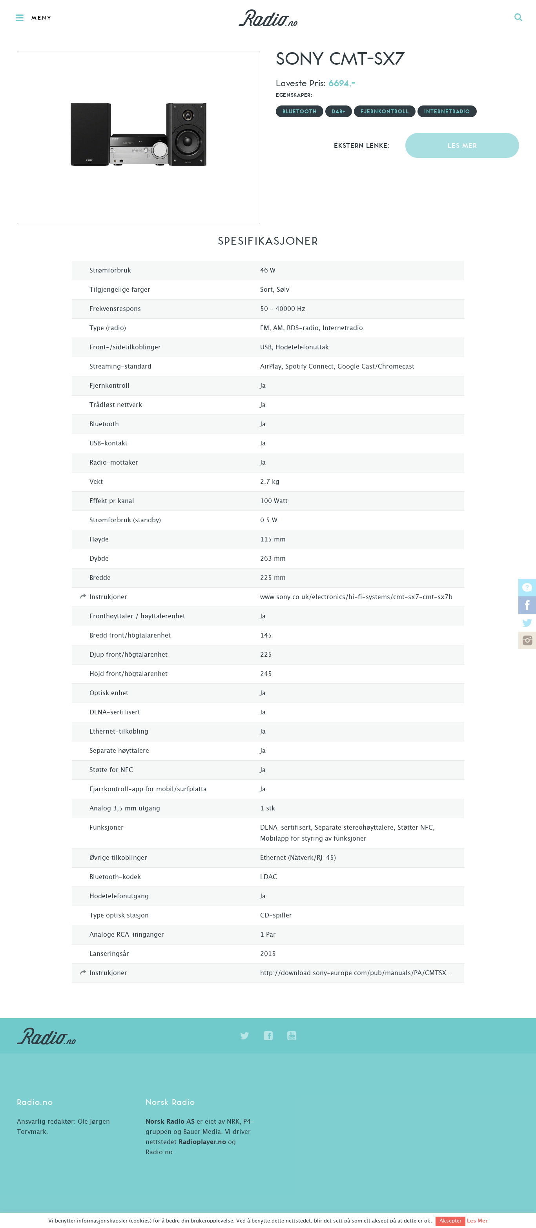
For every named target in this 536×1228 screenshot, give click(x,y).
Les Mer (477, 1221)
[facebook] (268, 1036)
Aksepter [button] (450, 1221)
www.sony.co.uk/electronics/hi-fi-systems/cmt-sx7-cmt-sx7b (356, 597)
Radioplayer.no (202, 1142)
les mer (462, 146)
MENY (41, 18)
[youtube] (291, 1036)
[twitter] (244, 1036)
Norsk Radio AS (170, 1122)
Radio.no (268, 17)
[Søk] (518, 17)
